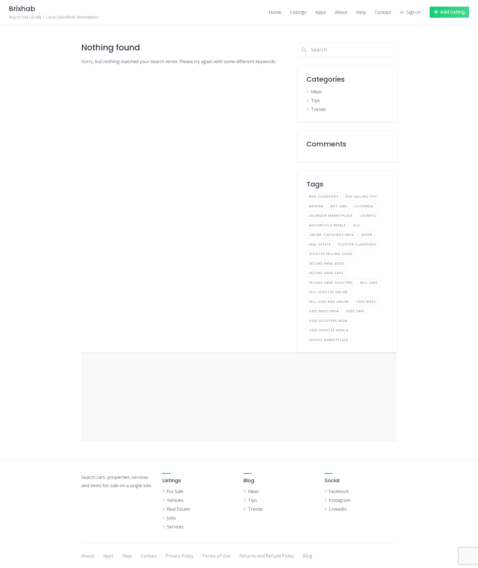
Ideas (316, 92)
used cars (355, 311)
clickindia (363, 206)
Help (361, 12)
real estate (320, 244)
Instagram (339, 500)
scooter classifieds (357, 244)
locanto (368, 215)
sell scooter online (328, 292)
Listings (298, 12)
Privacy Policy (179, 556)
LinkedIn (338, 509)
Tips (315, 100)
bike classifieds (323, 196)
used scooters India (328, 321)
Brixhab (316, 206)
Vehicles (175, 500)
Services (175, 527)
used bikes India (324, 311)
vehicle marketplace (328, 340)
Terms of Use (216, 556)
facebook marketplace (331, 215)
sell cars (368, 282)
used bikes (366, 302)
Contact (383, 12)
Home (275, 12)
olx (356, 225)
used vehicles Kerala (329, 330)
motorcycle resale (327, 225)
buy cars (339, 206)
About (341, 12)
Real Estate (178, 509)
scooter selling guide (330, 254)
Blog (307, 556)
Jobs (171, 518)
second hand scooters (331, 282)
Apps (320, 12)
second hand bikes (326, 263)
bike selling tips (361, 196)
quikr (366, 235)
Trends (318, 109)
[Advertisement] (239, 397)
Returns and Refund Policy (266, 556)
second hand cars (326, 273)
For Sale (175, 491)
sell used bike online (329, 302)
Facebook (339, 491)
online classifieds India (331, 235)
